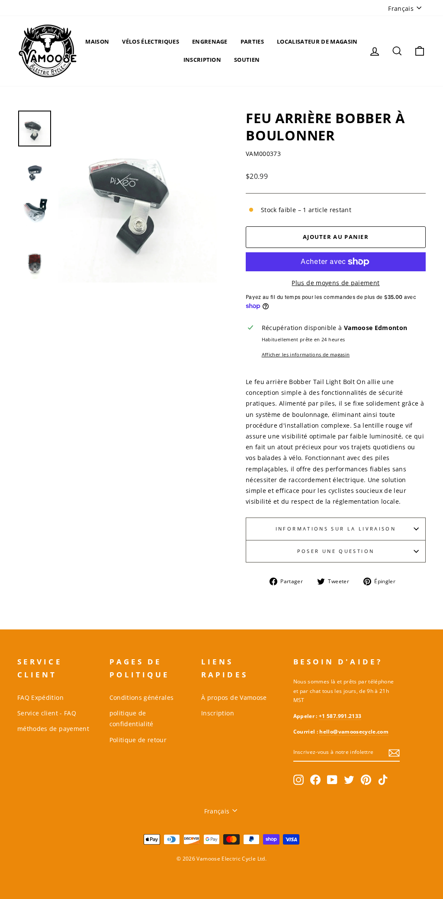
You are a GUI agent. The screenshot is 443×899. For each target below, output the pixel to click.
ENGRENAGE (210, 41)
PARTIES (252, 41)
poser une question (335, 551)
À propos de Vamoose (234, 697)
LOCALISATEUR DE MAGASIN (317, 41)
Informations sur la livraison (336, 528)
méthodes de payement (53, 728)
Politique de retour (138, 740)
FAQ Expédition (40, 697)
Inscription (217, 713)
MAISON (97, 41)
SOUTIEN (247, 60)
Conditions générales (141, 697)
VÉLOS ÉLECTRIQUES (150, 41)
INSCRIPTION (202, 60)
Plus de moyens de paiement (335, 283)
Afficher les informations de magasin (306, 354)
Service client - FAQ (46, 713)
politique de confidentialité (131, 718)
